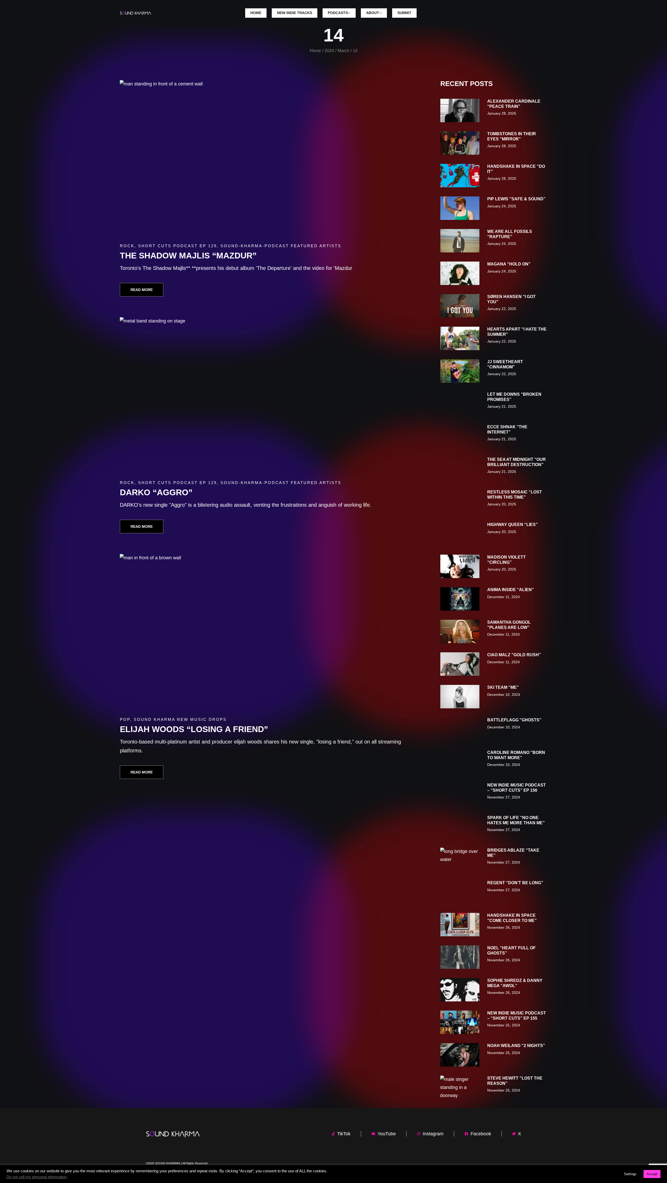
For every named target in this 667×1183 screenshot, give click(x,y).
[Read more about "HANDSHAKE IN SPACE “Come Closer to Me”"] (459, 924)
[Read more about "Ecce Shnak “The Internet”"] (459, 436)
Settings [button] (630, 1174)
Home (315, 50)
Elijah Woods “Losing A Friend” (194, 729)
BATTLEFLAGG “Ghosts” (514, 720)
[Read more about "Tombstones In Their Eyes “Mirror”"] (459, 143)
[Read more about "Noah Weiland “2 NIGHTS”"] (459, 1055)
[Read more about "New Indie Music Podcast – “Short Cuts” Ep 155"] (459, 1022)
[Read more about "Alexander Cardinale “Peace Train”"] (459, 110)
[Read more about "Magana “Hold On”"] (459, 273)
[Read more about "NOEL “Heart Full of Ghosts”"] (459, 957)
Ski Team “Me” (503, 687)
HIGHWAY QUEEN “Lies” (512, 524)
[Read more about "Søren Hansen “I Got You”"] (459, 306)
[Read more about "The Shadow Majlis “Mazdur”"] (265, 158)
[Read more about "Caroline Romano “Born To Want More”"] (459, 761)
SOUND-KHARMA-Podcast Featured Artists (280, 246)
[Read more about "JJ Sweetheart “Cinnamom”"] (459, 371)
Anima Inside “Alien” (510, 589)
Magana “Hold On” (508, 264)
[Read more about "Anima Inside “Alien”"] (459, 599)
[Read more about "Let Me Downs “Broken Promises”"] (459, 403)
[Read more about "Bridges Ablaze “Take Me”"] (459, 859)
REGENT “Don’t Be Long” (515, 883)
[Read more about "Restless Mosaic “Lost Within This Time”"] (459, 501)
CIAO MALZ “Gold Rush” (514, 655)
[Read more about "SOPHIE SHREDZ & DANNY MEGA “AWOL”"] (459, 989)
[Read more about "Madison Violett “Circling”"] (459, 566)
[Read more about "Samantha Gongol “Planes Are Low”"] (459, 631)
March (343, 50)
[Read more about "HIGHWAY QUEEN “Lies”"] (459, 534)
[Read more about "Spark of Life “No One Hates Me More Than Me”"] (459, 827)
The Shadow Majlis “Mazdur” (188, 255)
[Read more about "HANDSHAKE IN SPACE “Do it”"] (459, 175)
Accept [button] (652, 1174)
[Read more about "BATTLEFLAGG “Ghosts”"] (459, 729)
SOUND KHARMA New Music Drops (180, 719)
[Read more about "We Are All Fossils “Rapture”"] (459, 240)
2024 (329, 50)
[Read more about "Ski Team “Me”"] (459, 696)
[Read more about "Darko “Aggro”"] (265, 395)
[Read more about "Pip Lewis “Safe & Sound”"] (459, 208)
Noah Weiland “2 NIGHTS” (516, 1045)
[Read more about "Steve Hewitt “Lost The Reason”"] (459, 1087)
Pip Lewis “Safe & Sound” (516, 199)
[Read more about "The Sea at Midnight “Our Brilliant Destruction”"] (459, 468)
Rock (127, 246)
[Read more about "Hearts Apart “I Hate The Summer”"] (459, 338)
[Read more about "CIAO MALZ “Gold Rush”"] (459, 664)
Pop (125, 719)
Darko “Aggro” (156, 492)
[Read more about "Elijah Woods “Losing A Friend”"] (265, 632)
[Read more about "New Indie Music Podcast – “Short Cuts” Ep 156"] (459, 794)
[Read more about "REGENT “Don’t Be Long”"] (459, 892)
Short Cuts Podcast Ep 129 (177, 246)
